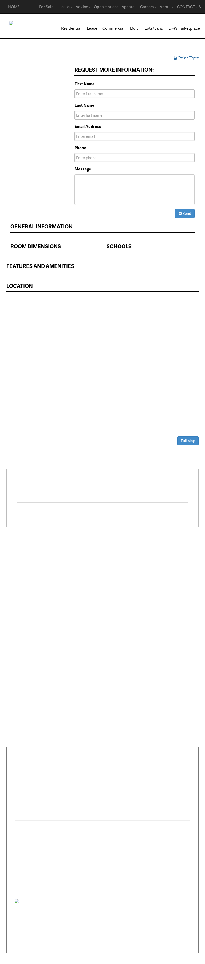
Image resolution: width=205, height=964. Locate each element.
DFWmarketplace (184, 28)
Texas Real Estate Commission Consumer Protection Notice (94, 913)
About (165, 7)
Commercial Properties (31, 578)
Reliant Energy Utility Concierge (135, 603)
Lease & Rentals (24, 562)
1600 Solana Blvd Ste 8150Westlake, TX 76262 (48, 798)
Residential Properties (30, 554)
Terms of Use (65, 901)
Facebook (44, 494)
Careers (147, 7)
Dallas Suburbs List (124, 619)
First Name (84, 84)
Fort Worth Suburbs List (128, 627)
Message (82, 169)
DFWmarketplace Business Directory (139, 587)
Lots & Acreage (23, 570)
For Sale (46, 7)
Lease (64, 7)
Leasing (17, 619)
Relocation (20, 635)
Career (39, 771)
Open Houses (106, 7)
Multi (134, 28)
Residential (71, 28)
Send (186, 213)
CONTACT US (189, 7)
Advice (82, 7)
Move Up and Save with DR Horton (138, 554)
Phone (80, 148)
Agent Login (117, 652)
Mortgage (115, 595)
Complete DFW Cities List (129, 611)
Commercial (113, 28)
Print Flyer (188, 58)
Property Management (30, 627)
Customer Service (26, 650)
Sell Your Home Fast (28, 593)
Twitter (41, 511)
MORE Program (120, 562)
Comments (62, 771)
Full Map (188, 440)
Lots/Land (154, 28)
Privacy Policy (44, 901)
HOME (14, 7)
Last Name (84, 105)
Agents (127, 7)
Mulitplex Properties (28, 585)
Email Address (87, 126)
